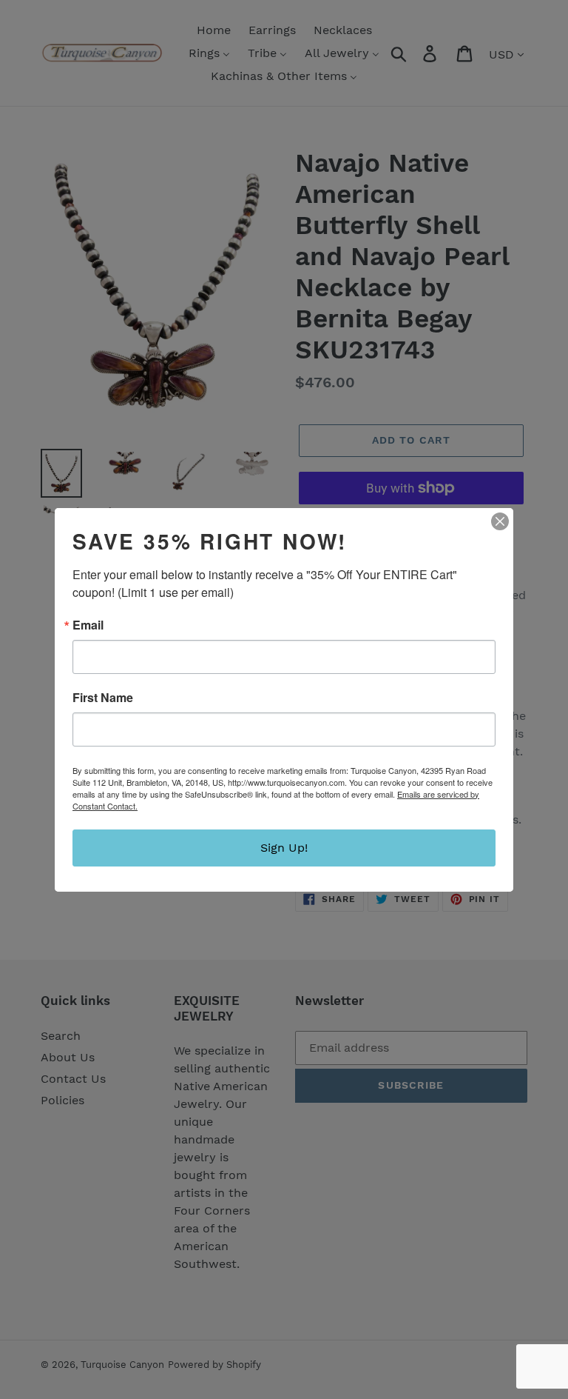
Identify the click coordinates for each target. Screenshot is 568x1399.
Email (88, 625)
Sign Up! (284, 848)
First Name (102, 698)
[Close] (500, 521)
